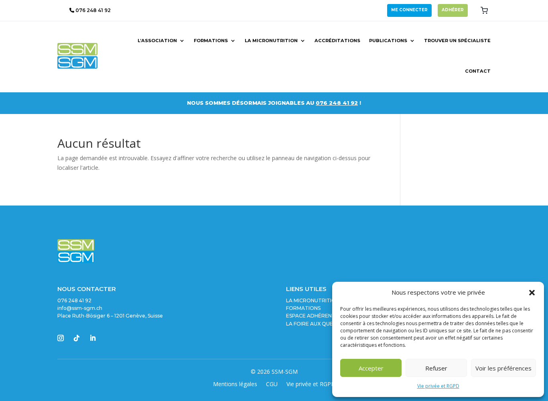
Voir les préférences (503, 368)
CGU (272, 384)
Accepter (371, 368)
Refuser (436, 368)
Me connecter (409, 9)
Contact (478, 71)
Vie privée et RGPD (438, 386)
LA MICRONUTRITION (312, 300)
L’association (157, 40)
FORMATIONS (303, 308)
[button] (532, 293)
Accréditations (337, 40)
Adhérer (453, 9)
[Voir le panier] (484, 10)
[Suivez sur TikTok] (76, 338)
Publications (388, 40)
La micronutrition (271, 40)
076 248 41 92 (92, 10)
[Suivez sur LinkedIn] (92, 338)
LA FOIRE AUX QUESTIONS (318, 324)
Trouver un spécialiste (457, 40)
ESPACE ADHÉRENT (310, 316)
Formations (211, 40)
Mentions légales (235, 384)
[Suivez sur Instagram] (60, 338)
